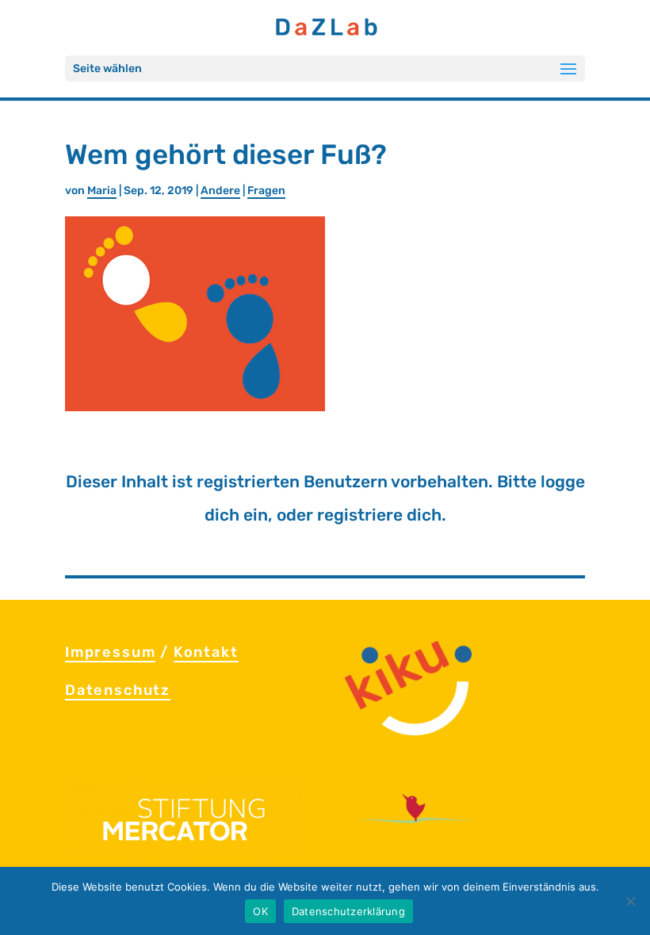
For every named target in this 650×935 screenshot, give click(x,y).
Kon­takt (206, 652)
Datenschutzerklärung (348, 911)
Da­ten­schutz (117, 690)
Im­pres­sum (110, 652)
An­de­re (220, 190)
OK (260, 911)
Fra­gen (266, 190)
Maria (102, 190)
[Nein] (630, 901)
